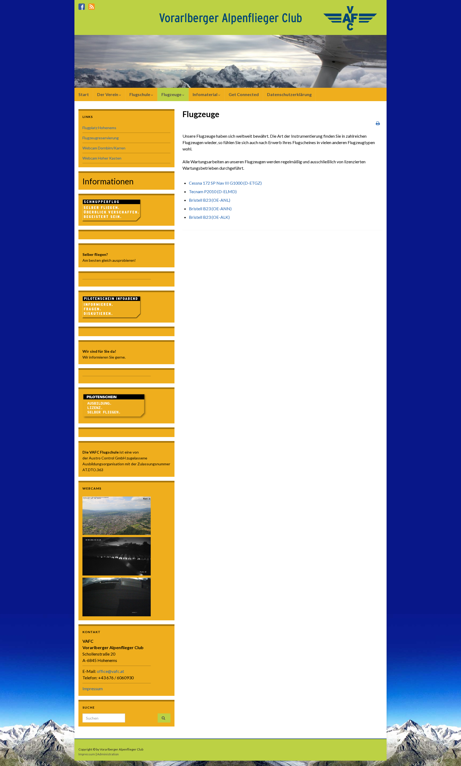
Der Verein (108, 94)
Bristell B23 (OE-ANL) (209, 200)
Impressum (92, 688)
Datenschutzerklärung (289, 94)
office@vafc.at (110, 671)
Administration (108, 754)
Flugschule (140, 94)
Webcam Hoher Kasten (101, 158)
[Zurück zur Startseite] (269, 17)
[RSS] (91, 6)
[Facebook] (81, 6)
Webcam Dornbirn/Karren (103, 148)
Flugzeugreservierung (100, 138)
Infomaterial (205, 94)
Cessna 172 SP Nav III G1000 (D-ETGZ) (225, 182)
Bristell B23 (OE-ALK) (209, 217)
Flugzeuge (171, 94)
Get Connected (244, 94)
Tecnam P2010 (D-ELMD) (213, 191)
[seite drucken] (378, 123)
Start (83, 94)
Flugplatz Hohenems (99, 127)
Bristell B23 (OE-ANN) (210, 208)
